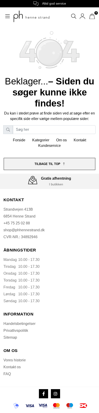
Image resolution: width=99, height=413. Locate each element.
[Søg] (8, 129)
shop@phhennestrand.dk (24, 230)
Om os (61, 140)
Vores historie (14, 360)
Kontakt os (12, 367)
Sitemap (10, 337)
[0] (92, 16)
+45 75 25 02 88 (16, 223)
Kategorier (40, 140)
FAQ (7, 374)
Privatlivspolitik (15, 330)
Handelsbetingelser (19, 324)
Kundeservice (49, 146)
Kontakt (80, 140)
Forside (19, 140)
